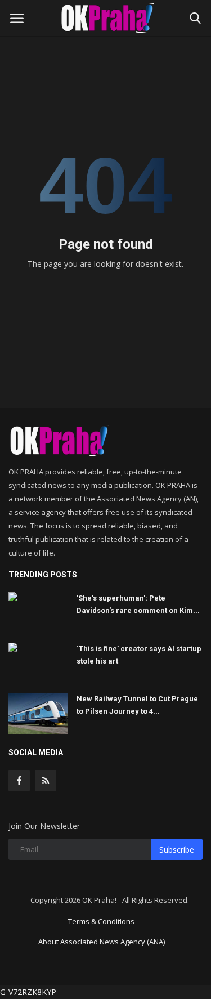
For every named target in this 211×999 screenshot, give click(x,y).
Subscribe (176, 849)
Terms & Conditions (101, 921)
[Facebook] (19, 780)
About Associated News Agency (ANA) (101, 942)
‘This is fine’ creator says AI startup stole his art (139, 654)
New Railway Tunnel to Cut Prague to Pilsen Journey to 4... (137, 705)
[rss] (45, 780)
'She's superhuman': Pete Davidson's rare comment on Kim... (138, 604)
